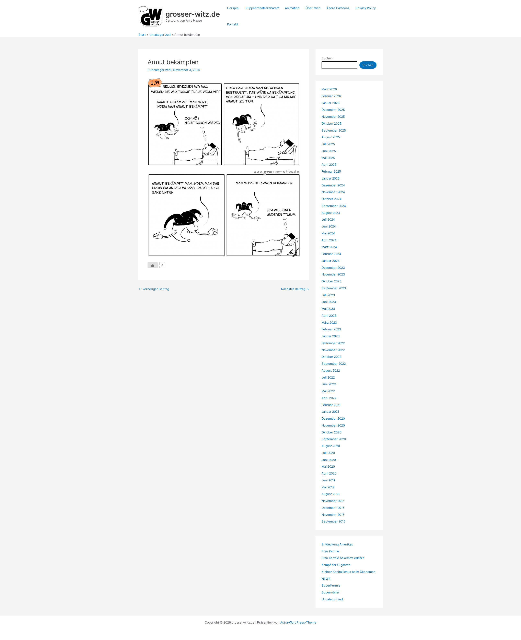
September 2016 (333, 521)
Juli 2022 (328, 377)
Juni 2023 (329, 302)
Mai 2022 (328, 391)
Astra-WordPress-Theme (298, 622)
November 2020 (333, 425)
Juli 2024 (328, 219)
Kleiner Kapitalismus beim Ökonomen (348, 572)
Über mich (312, 8)
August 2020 (331, 446)
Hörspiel (233, 8)
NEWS (326, 579)
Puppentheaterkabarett (262, 8)
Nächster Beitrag (295, 289)
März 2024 (329, 247)
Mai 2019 (328, 487)
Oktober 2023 (331, 281)
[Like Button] (153, 265)
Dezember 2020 (333, 418)
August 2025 (331, 137)
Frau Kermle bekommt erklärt (343, 558)
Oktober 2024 (331, 199)
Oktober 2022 (331, 357)
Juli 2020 (328, 453)
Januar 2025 (330, 178)
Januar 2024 (331, 261)
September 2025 (334, 130)
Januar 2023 (331, 336)
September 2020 (334, 439)
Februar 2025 (331, 171)
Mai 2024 (328, 233)
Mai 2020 (328, 466)
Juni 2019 (328, 480)
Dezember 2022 (333, 343)
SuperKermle (331, 585)
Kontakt (232, 24)
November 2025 (333, 117)
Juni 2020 (329, 460)
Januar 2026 (330, 103)
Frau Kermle (330, 551)
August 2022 (331, 370)
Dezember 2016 (333, 508)
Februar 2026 (331, 96)
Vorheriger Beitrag (154, 289)
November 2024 (333, 192)
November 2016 (333, 515)
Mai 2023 (328, 309)
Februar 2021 (331, 405)
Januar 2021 (330, 412)
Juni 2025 (329, 151)
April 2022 (329, 398)
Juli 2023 (328, 295)
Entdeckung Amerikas (337, 544)
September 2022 (334, 364)
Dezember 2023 (333, 268)
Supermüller (330, 592)
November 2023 (333, 274)
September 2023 (334, 288)
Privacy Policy (366, 8)
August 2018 (330, 494)
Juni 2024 (329, 226)
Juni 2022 (329, 384)
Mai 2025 (328, 158)
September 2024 (334, 206)
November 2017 (333, 501)
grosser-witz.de (192, 14)
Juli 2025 (328, 144)
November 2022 (333, 350)
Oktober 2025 (331, 123)
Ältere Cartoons (337, 8)
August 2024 (331, 213)
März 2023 (329, 322)
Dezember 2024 (333, 185)
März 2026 (329, 89)
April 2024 (329, 240)
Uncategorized (160, 70)
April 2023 (329, 316)
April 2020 (329, 473)
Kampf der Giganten (336, 565)
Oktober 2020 (331, 432)
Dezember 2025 (333, 110)
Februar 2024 (331, 254)
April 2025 (329, 165)
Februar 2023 (331, 329)
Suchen (327, 58)
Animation (292, 8)
